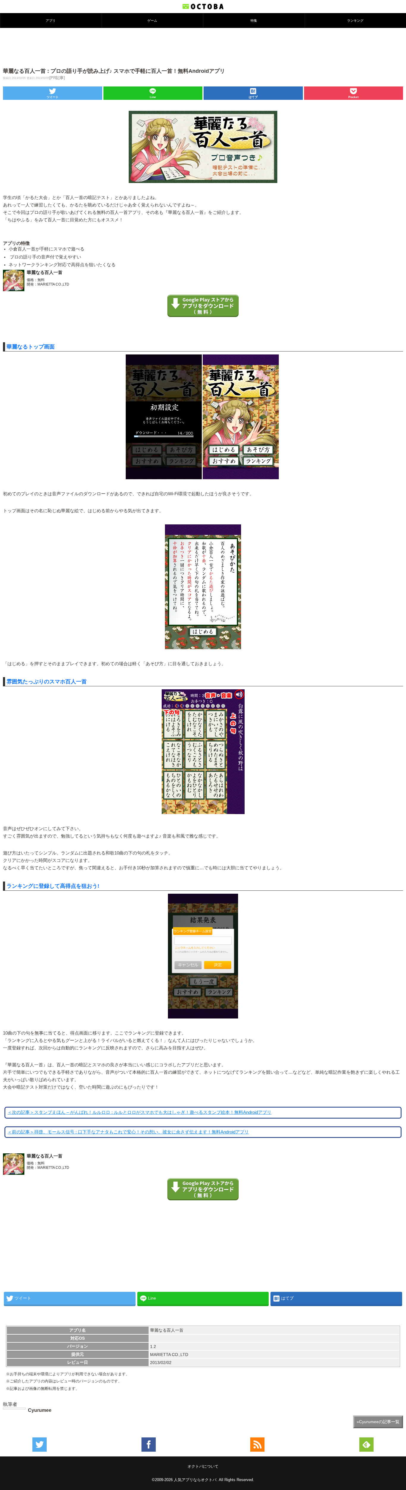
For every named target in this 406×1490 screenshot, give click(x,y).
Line (153, 97)
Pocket (353, 97)
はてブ (253, 97)
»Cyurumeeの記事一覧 (378, 1421)
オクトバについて (203, 1466)
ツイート (53, 97)
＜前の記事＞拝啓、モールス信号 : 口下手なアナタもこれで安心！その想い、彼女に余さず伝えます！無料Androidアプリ (128, 1132)
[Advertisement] (203, 47)
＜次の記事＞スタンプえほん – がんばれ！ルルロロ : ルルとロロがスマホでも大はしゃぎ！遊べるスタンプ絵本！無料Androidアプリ (139, 1112)
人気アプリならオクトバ (195, 1480)
